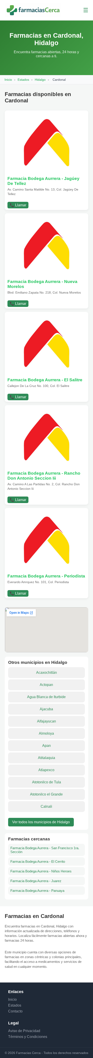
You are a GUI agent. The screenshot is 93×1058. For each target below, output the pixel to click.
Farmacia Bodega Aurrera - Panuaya (37, 890)
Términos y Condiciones (27, 1037)
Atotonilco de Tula (46, 782)
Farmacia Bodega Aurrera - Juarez (35, 881)
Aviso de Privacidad (24, 1031)
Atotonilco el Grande (46, 794)
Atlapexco (46, 770)
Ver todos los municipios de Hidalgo (41, 822)
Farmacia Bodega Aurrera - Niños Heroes (41, 871)
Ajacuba (46, 709)
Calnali (46, 806)
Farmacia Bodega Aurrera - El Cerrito (37, 861)
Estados (23, 79)
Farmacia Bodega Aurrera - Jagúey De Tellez (43, 181)
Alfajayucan (46, 721)
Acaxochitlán (46, 672)
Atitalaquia (46, 758)
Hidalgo (40, 79)
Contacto (15, 1011)
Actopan (46, 685)
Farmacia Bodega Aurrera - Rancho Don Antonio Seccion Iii (43, 476)
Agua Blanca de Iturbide (46, 697)
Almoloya (46, 733)
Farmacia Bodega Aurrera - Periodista (46, 576)
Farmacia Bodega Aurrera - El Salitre (44, 379)
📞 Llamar (18, 205)
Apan (46, 746)
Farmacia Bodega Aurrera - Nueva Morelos (42, 284)
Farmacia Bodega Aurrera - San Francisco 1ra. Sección (44, 850)
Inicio (8, 79)
